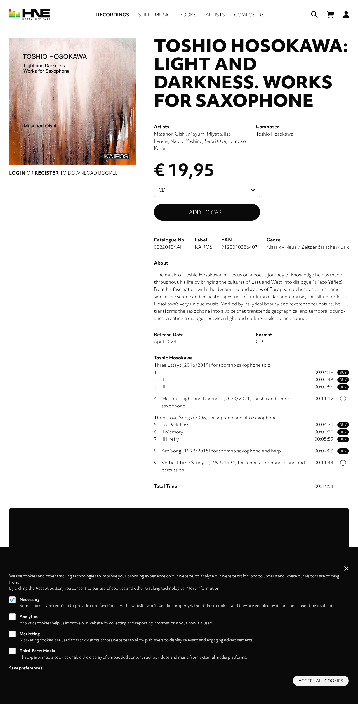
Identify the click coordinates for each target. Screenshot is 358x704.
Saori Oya (215, 141)
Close (346, 569)
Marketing (30, 633)
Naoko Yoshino (186, 141)
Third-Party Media (37, 650)
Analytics (29, 616)
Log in (17, 173)
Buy (343, 372)
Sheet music (154, 14)
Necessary (30, 599)
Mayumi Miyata (205, 134)
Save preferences (25, 667)
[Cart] (330, 14)
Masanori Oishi (170, 134)
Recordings (112, 14)
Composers (249, 14)
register (47, 173)
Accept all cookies (320, 681)
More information (202, 588)
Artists (215, 14)
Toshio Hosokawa (274, 134)
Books (188, 14)
